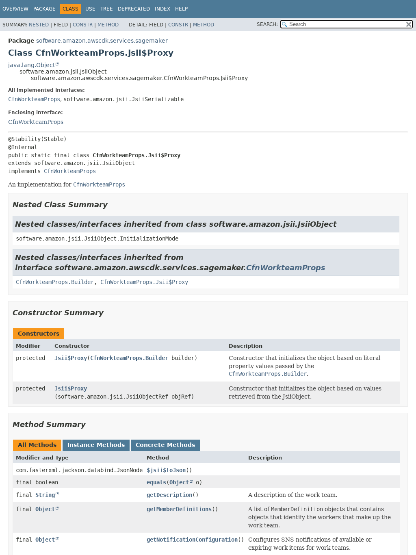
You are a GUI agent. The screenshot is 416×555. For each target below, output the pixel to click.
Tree (106, 9)
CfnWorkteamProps (34, 99)
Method (108, 25)
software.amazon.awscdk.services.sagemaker (102, 40)
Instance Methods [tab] (96, 445)
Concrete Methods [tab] (165, 445)
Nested (39, 25)
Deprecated (134, 9)
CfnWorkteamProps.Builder (55, 282)
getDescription (169, 495)
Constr (83, 25)
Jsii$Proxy (70, 358)
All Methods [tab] (37, 445)
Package (44, 9)
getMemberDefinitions (179, 509)
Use (90, 9)
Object (179, 482)
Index (162, 9)
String (45, 495)
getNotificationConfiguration (192, 539)
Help (181, 9)
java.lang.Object (31, 65)
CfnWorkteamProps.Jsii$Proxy (144, 282)
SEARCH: (267, 24)
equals (156, 482)
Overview (15, 9)
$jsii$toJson (166, 470)
